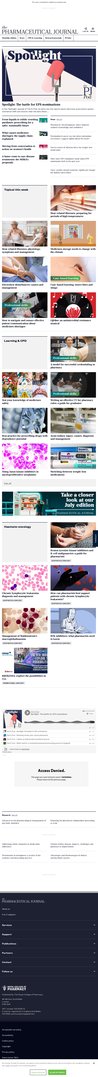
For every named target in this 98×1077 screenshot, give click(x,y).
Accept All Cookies (57, 1072)
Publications (9, 943)
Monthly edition (9, 38)
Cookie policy (8, 1040)
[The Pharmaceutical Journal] (40, 30)
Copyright (6, 1046)
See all (59, 119)
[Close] (94, 1063)
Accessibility (7, 1035)
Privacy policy (8, 1051)
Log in (85, 31)
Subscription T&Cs (10, 1057)
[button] (95, 538)
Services (7, 924)
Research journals (53, 38)
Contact (6, 962)
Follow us (7, 971)
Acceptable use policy (11, 1029)
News (22, 38)
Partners (7, 952)
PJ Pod (4, 755)
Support (7, 934)
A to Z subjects (8, 914)
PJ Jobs (68, 38)
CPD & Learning (35, 38)
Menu (92, 31)
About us (6, 908)
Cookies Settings (38, 1072)
